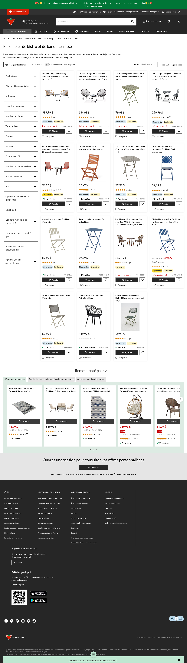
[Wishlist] (168, 21)
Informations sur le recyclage (82, 538)
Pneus (110, 31)
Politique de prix (110, 518)
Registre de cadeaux (45, 523)
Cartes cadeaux (43, 518)
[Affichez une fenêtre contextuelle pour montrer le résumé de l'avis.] (170, 117)
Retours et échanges (12, 518)
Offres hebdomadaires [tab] (14, 379)
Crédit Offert (81, 12)
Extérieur (18, 38)
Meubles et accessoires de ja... (40, 38)
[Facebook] (6, 621)
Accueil (7, 38)
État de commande (11, 508)
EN (179, 12)
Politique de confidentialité (114, 498)
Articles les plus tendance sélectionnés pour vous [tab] (51, 379)
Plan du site (109, 508)
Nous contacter (10, 533)
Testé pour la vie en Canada (81, 523)
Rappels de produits (11, 523)
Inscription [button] (96, 12)
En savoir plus (17, 584)
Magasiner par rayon (19, 31)
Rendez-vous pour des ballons (49, 528)
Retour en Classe (126, 31)
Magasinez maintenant (93, 6)
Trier (136, 64)
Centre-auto (161, 31)
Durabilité (74, 533)
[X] (11, 621)
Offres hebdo (63, 31)
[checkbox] (48, 136)
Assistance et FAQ (11, 503)
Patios (98, 31)
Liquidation (84, 31)
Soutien (108, 12)
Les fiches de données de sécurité (17, 528)
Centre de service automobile (49, 503)
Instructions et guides (46, 538)
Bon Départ (75, 528)
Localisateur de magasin (13, 498)
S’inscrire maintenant (126, 474)
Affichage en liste (174, 65)
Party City (145, 31)
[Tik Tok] (34, 621)
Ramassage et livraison (12, 513)
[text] (57, 117)
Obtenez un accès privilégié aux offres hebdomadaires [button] (92, 660)
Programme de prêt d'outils (48, 533)
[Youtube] (23, 621)
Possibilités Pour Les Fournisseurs (84, 543)
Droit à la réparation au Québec (116, 523)
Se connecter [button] (170, 12)
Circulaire (43, 31)
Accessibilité (109, 513)
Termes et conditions (112, 503)
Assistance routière (45, 513)
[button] (132, 21)
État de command (153, 21)
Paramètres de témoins (13, 538)
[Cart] (179, 21)
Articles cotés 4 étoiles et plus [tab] (91, 379)
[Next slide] (180, 399)
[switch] (60, 64)
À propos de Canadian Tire (80, 498)
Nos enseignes (76, 508)
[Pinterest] (28, 621)
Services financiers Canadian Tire (50, 498)
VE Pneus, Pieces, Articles (47, 508)
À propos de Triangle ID (79, 503)
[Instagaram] (17, 621)
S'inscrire (18, 562)
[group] (57, 121)
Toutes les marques (78, 518)
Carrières (74, 513)
